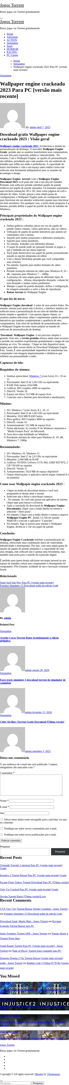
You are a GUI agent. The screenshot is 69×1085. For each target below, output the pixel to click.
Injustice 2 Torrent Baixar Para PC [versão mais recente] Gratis (33, 875)
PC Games (12, 55)
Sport (9, 46)
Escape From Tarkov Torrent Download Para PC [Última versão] (34, 882)
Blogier (39, 1074)
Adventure (12, 37)
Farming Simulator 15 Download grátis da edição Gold (33, 913)
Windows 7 (35, 376)
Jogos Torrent (12, 5)
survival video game (10, 1015)
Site (2, 813)
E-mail (4, 806)
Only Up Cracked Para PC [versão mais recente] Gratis (29, 889)
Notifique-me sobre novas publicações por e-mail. (30, 834)
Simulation (12, 43)
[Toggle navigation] (1, 18)
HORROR (12, 49)
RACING (12, 52)
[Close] (1, 1080)
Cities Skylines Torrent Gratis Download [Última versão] (32, 721)
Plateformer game (9, 1031)
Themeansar (53, 1074)
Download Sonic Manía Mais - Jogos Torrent (24, 921)
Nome (4, 800)
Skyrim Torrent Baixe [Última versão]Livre (23, 896)
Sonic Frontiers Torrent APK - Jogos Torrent (23, 933)
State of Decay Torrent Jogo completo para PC (36, 950)
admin (33, 127)
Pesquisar (5, 846)
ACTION (12, 40)
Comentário (7, 773)
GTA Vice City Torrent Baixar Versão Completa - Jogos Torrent (33, 908)
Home (10, 34)
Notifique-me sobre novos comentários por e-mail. (30, 828)
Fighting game (7, 999)
